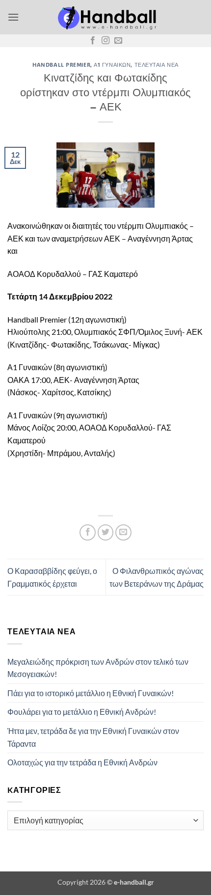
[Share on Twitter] (106, 532)
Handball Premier (61, 64)
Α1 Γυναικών (112, 64)
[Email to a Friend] (123, 532)
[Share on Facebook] (87, 532)
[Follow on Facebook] (93, 40)
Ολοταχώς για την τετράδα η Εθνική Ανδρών (82, 762)
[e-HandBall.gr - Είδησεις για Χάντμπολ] (105, 17)
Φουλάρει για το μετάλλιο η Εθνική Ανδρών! (81, 711)
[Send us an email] (118, 40)
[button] (13, 17)
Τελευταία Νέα (156, 64)
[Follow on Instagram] (105, 40)
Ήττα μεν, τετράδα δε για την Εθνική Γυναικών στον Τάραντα (93, 737)
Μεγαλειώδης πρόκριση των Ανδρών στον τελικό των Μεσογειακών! (97, 668)
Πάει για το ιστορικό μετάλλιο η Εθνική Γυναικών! (90, 693)
